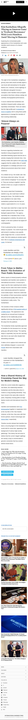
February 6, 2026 (7, 261)
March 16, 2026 (20, 368)
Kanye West (4, 419)
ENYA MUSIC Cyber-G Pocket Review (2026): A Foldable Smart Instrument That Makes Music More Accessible (13, 559)
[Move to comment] (20, 55)
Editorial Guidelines (20, 484)
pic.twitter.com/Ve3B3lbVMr (12, 365)
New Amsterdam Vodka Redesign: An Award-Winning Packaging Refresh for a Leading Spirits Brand (14, 635)
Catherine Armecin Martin (9, 50)
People (3, 347)
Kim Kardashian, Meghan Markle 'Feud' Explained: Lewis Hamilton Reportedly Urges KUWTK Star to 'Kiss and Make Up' (14, 465)
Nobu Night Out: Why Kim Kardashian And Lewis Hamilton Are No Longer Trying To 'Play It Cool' (13, 453)
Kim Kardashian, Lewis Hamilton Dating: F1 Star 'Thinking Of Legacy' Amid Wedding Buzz (13, 459)
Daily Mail (24, 160)
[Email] (17, 55)
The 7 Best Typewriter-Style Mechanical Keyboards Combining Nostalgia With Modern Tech (13, 607)
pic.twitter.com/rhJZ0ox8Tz (15, 255)
